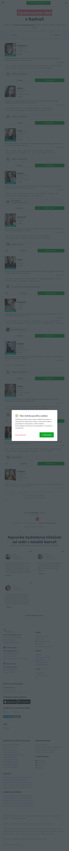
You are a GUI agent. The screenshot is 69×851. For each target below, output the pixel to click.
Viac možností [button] (20, 435)
